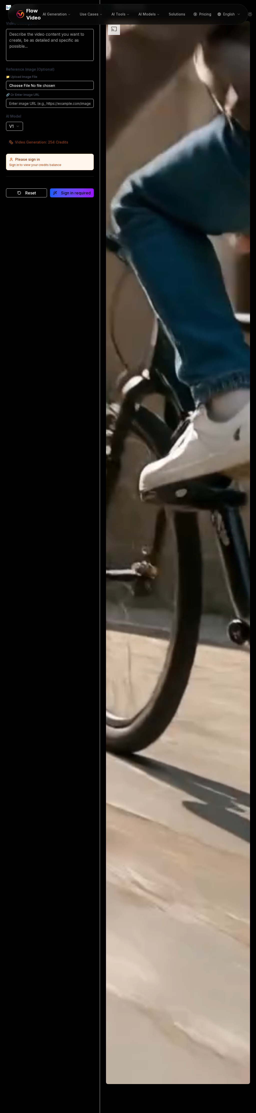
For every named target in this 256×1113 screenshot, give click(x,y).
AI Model (13, 116)
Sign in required (76, 192)
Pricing (205, 14)
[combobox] (229, 14)
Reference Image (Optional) (30, 69)
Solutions (177, 14)
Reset (30, 192)
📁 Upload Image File (21, 77)
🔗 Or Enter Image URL (23, 95)
